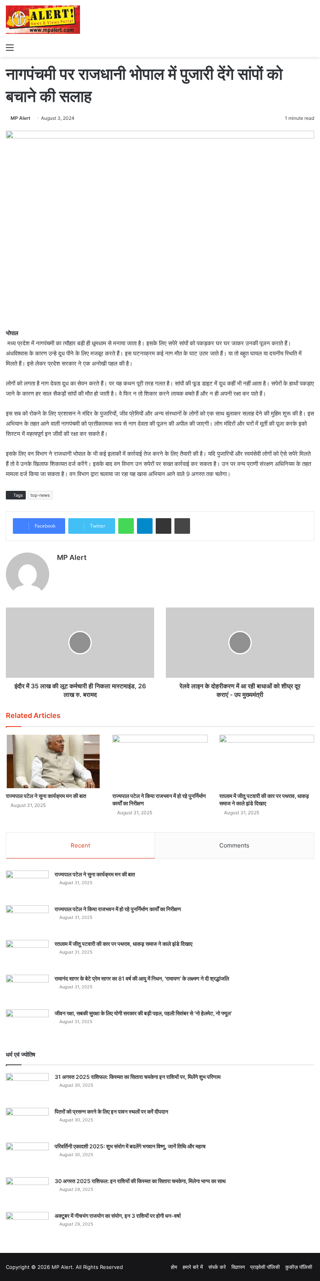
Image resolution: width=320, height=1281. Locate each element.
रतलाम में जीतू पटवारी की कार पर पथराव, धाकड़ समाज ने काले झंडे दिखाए (123, 943)
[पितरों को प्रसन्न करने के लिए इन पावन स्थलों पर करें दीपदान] (27, 1122)
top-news (40, 495)
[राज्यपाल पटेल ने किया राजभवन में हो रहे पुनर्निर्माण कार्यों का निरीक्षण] (159, 761)
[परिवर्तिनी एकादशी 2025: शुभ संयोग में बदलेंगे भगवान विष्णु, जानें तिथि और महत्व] (27, 1157)
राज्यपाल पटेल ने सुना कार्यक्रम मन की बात (46, 795)
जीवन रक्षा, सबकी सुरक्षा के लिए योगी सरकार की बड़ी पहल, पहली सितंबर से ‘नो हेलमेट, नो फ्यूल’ (143, 1013)
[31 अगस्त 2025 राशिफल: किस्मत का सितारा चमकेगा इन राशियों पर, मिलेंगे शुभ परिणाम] (27, 1087)
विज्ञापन (238, 1267)
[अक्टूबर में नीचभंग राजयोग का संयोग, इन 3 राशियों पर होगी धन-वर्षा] (27, 1226)
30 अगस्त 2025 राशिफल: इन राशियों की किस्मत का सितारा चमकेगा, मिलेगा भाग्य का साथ (140, 1181)
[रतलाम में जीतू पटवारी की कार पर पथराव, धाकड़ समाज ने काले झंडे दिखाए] (266, 761)
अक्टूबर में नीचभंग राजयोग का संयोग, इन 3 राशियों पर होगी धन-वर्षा (118, 1215)
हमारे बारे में (193, 1267)
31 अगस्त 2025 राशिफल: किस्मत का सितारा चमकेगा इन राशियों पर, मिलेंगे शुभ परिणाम (137, 1076)
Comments (234, 845)
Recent (80, 845)
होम (174, 1267)
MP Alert (20, 118)
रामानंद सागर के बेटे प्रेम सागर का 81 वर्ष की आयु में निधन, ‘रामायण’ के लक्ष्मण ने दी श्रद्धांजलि (142, 978)
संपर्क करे (217, 1267)
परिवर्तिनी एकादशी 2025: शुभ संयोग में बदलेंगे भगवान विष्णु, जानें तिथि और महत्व (130, 1146)
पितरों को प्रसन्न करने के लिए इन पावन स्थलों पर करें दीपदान (111, 1111)
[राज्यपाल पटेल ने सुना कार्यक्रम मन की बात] (53, 761)
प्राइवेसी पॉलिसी (265, 1267)
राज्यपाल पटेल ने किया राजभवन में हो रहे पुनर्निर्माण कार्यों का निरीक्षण (118, 909)
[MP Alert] (43, 19)
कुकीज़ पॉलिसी (298, 1267)
